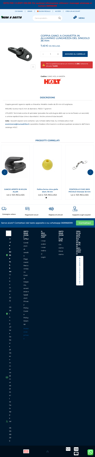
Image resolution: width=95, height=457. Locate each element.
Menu (82, 18)
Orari (29, 11)
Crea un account (73, 11)
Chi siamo (19, 11)
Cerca (59, 18)
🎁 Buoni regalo (43, 11)
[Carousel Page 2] (48, 197)
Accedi (58, 11)
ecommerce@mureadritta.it (17, 124)
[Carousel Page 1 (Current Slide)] (46, 197)
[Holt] (52, 81)
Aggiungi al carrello (75, 54)
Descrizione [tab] (47, 97)
